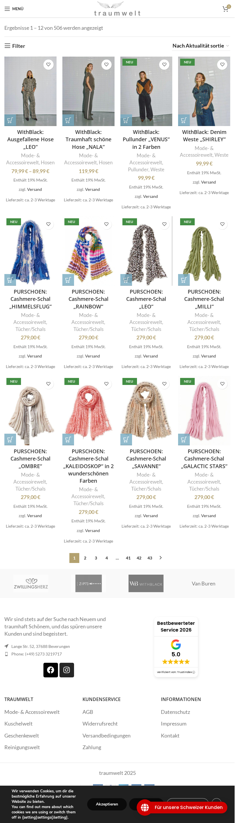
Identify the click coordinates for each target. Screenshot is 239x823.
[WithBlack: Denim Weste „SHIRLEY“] (204, 91)
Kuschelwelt (18, 723)
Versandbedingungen (106, 735)
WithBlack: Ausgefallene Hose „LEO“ (30, 139)
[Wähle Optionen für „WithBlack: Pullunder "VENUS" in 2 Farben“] (126, 120)
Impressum (174, 723)
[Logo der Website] (117, 8)
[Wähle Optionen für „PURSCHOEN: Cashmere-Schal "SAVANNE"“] (126, 439)
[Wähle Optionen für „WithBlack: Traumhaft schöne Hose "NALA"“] (68, 120)
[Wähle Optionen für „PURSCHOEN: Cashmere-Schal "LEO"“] (126, 280)
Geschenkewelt (21, 735)
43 (149, 557)
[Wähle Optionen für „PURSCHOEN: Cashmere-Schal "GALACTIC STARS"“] (184, 439)
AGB (87, 712)
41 (128, 557)
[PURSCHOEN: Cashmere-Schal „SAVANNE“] (146, 410)
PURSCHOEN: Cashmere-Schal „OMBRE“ (30, 458)
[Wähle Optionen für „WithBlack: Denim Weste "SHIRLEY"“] (184, 120)
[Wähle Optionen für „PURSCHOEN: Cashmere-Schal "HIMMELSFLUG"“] (10, 280)
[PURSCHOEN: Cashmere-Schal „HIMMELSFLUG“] (30, 251)
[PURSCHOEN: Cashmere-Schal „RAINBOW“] (88, 251)
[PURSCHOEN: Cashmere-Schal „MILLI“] (204, 251)
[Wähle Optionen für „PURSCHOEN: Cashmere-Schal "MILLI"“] (184, 280)
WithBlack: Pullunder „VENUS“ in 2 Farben (146, 139)
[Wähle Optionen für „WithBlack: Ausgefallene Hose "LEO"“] (10, 120)
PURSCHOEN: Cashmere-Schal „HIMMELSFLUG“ (30, 299)
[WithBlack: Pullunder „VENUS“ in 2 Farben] (146, 91)
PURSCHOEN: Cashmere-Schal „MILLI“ (204, 299)
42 (139, 557)
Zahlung (91, 747)
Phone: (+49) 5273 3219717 (36, 653)
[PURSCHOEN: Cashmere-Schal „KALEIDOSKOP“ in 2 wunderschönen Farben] (88, 410)
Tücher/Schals (30, 329)
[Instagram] (66, 670)
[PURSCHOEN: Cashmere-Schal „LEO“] (146, 251)
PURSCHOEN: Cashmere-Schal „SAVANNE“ (146, 458)
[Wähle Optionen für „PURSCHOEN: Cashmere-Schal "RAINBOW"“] (68, 280)
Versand (34, 189)
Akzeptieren (107, 804)
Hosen (48, 162)
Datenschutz (175, 712)
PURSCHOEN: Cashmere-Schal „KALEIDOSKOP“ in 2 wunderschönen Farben (88, 466)
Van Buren (203, 583)
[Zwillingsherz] (31, 583)
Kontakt (170, 735)
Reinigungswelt (22, 747)
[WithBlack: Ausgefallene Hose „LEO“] (30, 91)
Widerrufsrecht (100, 723)
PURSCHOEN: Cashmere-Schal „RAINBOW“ (88, 299)
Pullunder (138, 169)
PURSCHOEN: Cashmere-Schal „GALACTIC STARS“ (204, 458)
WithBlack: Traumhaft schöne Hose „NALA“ (88, 139)
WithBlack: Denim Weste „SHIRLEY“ (204, 135)
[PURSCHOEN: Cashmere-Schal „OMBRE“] (30, 410)
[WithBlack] (146, 583)
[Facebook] (50, 670)
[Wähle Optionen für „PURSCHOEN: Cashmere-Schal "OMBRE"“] (10, 439)
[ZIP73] (88, 583)
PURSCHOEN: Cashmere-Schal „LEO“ (146, 299)
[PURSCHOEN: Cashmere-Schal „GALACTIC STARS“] (204, 410)
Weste (157, 169)
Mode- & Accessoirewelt (32, 712)
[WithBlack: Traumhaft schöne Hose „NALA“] (88, 91)
